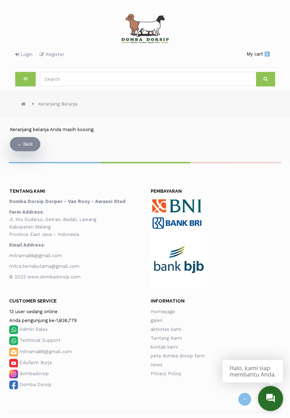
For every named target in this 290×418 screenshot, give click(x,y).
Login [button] (26, 54)
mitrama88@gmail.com (36, 255)
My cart (257, 54)
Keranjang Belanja (57, 104)
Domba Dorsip (35, 384)
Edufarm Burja (35, 362)
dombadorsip (34, 373)
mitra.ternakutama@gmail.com (44, 266)
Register (54, 54)
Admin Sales (33, 329)
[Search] (265, 79)
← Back (25, 144)
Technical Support (39, 340)
